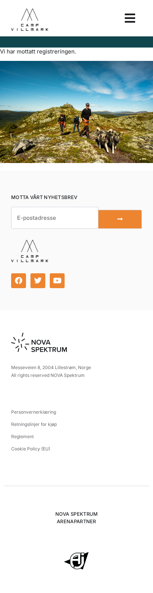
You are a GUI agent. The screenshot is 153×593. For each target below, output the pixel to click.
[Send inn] (120, 219)
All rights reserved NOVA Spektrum (48, 375)
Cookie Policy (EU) (30, 449)
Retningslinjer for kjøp (34, 424)
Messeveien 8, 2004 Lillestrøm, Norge (51, 367)
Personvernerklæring (33, 412)
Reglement (22, 436)
